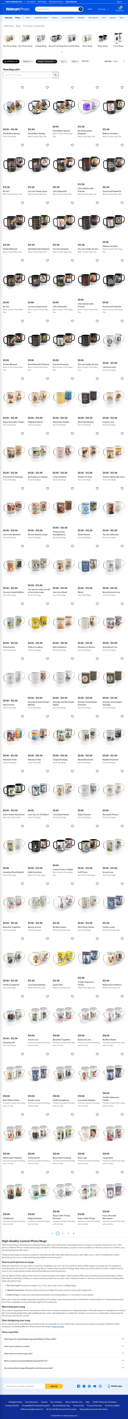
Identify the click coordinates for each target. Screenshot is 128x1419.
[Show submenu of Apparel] (116, 17)
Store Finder (31, 2)
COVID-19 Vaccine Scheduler (104, 1402)
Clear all (85, 61)
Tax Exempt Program (41, 1405)
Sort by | (108, 61)
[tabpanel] (10, 41)
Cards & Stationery (41, 18)
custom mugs (58, 1326)
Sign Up (54, 1386)
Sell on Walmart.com (74, 1402)
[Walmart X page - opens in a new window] (84, 1386)
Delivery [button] (26, 61)
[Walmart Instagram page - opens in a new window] (100, 1386)
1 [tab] (61, 51)
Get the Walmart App (61, 1405)
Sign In (119, 2)
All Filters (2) (12, 61)
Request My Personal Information (94, 1409)
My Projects (42, 2)
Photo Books (93, 18)
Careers (44, 1402)
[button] (14, 87)
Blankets (81, 18)
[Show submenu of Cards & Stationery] (48, 17)
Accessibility (27, 1405)
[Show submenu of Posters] (58, 17)
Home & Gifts (8, 26)
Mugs (18, 26)
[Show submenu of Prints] (31, 17)
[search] (56, 75)
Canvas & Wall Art (68, 18)
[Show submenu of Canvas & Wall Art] (75, 17)
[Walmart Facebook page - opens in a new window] (78, 1386)
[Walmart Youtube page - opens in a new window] (94, 1386)
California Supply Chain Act (31, 1409)
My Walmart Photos (56, 2)
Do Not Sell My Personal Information (61, 1409)
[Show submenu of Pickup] (22, 17)
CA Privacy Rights (112, 1405)
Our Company (56, 1402)
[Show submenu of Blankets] (85, 17)
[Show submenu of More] (124, 17)
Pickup (17, 18)
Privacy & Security (94, 1405)
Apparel (112, 18)
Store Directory (31, 1402)
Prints (28, 18)
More (121, 18)
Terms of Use (78, 1405)
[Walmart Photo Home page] (17, 9)
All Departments (15, 1402)
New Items (8, 18)
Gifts (103, 18)
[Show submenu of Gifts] (106, 17)
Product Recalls (12, 1405)
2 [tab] (65, 51)
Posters (54, 18)
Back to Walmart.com (14, 2)
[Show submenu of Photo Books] (99, 17)
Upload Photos (71, 2)
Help (90, 9)
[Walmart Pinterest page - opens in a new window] (89, 1386)
